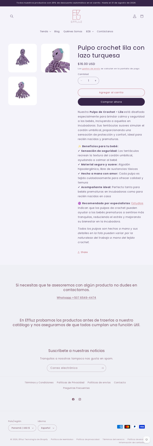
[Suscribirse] (102, 368)
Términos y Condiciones (39, 382)
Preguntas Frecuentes (76, 388)
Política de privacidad (88, 439)
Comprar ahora (111, 102)
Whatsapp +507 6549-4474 (76, 297)
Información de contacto (132, 442)
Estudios (137, 203)
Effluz (21, 439)
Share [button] (84, 252)
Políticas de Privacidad (70, 382)
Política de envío (136, 439)
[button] (11, 16)
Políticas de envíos (99, 382)
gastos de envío (91, 68)
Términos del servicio (113, 439)
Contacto (120, 382)
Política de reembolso (62, 439)
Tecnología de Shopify (36, 439)
